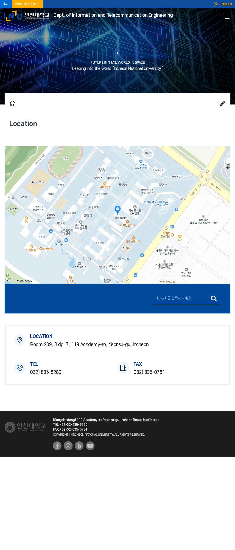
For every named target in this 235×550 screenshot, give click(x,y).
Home (12, 103)
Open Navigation (228, 16)
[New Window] (57, 445)
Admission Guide (27, 4)
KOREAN (226, 4)
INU (5, 4)
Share (222, 103)
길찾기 (213, 298)
